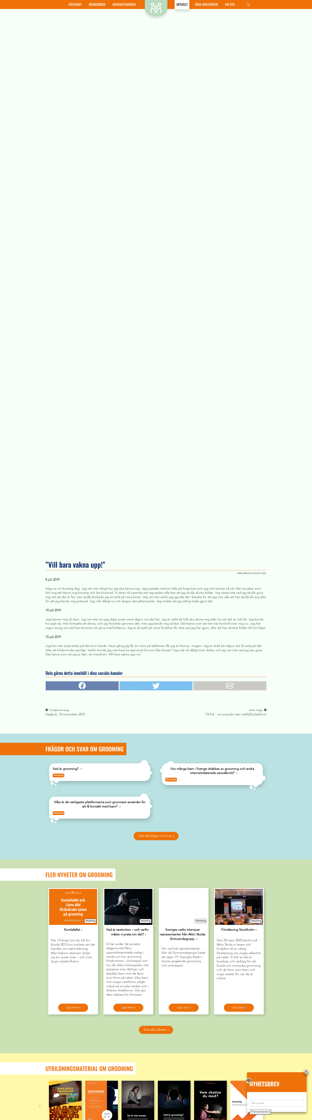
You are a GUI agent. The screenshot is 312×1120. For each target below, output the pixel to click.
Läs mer (72, 1007)
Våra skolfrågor (206, 4)
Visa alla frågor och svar (155, 836)
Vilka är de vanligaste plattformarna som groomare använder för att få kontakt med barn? (100, 804)
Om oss (230, 4)
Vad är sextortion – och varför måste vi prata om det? (127, 932)
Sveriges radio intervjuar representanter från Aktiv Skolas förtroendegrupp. (182, 934)
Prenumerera (260, 1111)
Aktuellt (182, 4)
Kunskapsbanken (124, 4)
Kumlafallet (72, 929)
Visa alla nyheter (155, 1029)
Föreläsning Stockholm (237, 929)
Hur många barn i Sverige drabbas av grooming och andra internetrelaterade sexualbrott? (212, 771)
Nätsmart (75, 4)
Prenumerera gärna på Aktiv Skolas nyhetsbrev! (274, 1093)
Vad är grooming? (66, 769)
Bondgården (97, 4)
